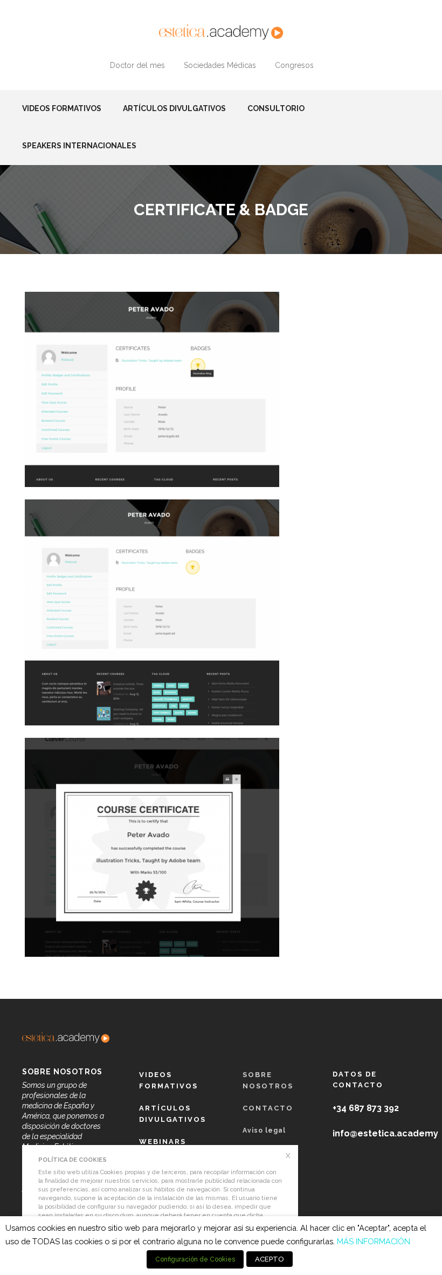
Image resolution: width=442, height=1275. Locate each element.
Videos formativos (61, 108)
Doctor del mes (137, 65)
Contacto (268, 1108)
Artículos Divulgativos (174, 108)
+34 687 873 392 (366, 1108)
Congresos (294, 65)
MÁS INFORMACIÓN (373, 1241)
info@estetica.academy (385, 1133)
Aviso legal (264, 1130)
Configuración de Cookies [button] (195, 1259)
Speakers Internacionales (79, 145)
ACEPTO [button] (269, 1259)
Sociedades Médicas (220, 65)
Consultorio (276, 108)
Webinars (162, 1141)
